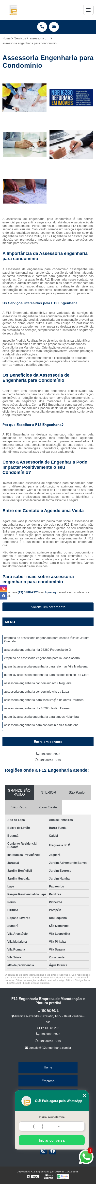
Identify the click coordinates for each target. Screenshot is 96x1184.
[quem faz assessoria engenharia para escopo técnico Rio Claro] (24, 191)
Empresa (48, 1081)
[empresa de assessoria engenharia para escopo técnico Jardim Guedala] (24, 98)
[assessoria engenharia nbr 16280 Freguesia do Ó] (71, 98)
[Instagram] (43, 1150)
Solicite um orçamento (48, 607)
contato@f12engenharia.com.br (49, 1048)
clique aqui (51, 592)
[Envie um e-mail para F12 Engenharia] (54, 27)
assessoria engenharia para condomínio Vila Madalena (41, 725)
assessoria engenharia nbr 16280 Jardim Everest (37, 708)
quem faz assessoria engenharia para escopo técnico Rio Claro (46, 675)
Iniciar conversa (51, 1140)
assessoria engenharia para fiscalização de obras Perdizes (43, 700)
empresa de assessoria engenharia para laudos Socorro (42, 658)
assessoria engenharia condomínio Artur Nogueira (38, 683)
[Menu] (88, 9)
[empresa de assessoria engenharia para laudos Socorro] (24, 144)
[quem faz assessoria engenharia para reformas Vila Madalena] (71, 144)
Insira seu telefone (52, 1117)
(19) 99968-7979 (49, 760)
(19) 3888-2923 (28, 592)
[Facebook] (52, 1150)
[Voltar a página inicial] (13, 10)
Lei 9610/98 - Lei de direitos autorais (28, 983)
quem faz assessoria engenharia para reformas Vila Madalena (46, 666)
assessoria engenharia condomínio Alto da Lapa (36, 691)
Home (48, 1067)
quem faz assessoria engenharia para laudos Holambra (41, 716)
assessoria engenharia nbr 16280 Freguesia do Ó (37, 649)
